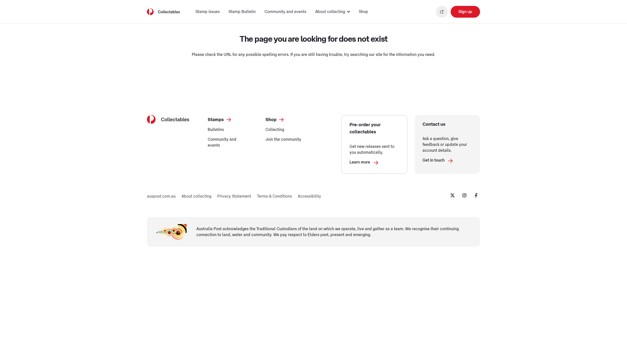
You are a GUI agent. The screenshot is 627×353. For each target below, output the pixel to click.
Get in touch (433, 160)
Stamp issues (207, 12)
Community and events (285, 12)
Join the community (283, 139)
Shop (363, 12)
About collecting (196, 196)
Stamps (216, 119)
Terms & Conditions (274, 196)
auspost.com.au (161, 196)
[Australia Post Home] (163, 11)
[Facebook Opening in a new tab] (476, 195)
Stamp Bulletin (242, 12)
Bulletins (216, 130)
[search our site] (442, 12)
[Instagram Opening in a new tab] (464, 195)
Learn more (360, 162)
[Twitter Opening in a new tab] (453, 195)
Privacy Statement (234, 196)
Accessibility (309, 196)
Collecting (274, 130)
